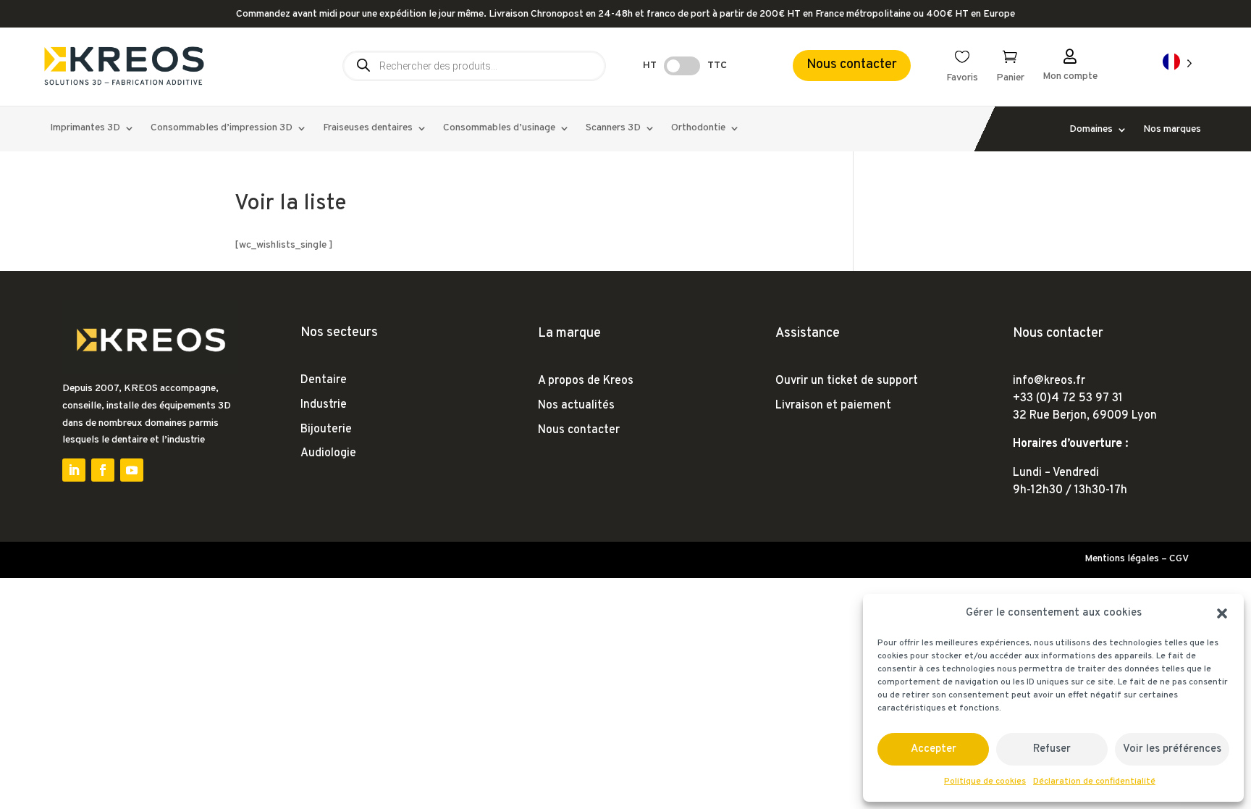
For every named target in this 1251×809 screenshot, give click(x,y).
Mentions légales (1121, 559)
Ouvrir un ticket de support (846, 381)
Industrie (323, 405)
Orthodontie (698, 128)
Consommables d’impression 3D (221, 128)
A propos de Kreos (585, 381)
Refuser (1052, 749)
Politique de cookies (985, 781)
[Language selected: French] (1177, 62)
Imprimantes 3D (85, 128)
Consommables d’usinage (499, 128)
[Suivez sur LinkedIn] (73, 470)
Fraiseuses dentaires (368, 128)
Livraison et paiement (833, 405)
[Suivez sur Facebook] (102, 470)
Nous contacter (851, 64)
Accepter (933, 749)
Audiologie (328, 453)
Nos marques (1172, 130)
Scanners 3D (613, 128)
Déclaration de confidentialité (1094, 781)
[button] (1222, 613)
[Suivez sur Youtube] (131, 470)
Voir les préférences (1172, 749)
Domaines (1091, 130)
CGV (1179, 559)
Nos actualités (576, 405)
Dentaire (323, 380)
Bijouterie (326, 429)
